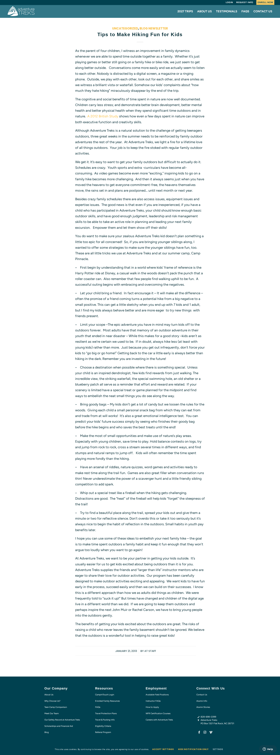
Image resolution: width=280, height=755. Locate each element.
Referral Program (103, 732)
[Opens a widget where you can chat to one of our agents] (268, 749)
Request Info (244, 2)
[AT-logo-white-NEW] (21, 11)
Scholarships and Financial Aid (58, 726)
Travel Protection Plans (106, 713)
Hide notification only (193, 749)
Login (229, 2)
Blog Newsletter (154, 28)
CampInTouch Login (104, 694)
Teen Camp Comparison (55, 707)
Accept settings (163, 749)
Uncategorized (125, 28)
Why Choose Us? (52, 701)
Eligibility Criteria (103, 726)
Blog (46, 732)
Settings (218, 749)
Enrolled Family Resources (107, 701)
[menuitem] (229, 2)
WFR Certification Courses (158, 713)
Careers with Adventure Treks (159, 720)
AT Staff (150, 651)
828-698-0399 (208, 716)
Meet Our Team (51, 713)
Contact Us (201, 694)
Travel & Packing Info (105, 720)
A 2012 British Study (102, 116)
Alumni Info (201, 701)
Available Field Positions (157, 694)
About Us (48, 694)
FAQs (97, 707)
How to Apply (152, 707)
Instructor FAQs (153, 701)
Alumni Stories (203, 707)
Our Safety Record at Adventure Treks (62, 720)
